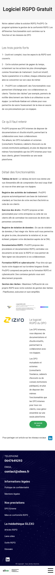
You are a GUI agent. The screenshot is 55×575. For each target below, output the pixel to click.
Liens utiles (9, 536)
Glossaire (8, 549)
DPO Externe (10, 508)
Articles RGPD (10, 530)
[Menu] (50, 570)
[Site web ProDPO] (27, 307)
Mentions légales (12, 494)
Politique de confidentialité (16, 487)
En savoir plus (38, 424)
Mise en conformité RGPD (16, 515)
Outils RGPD (10, 542)
